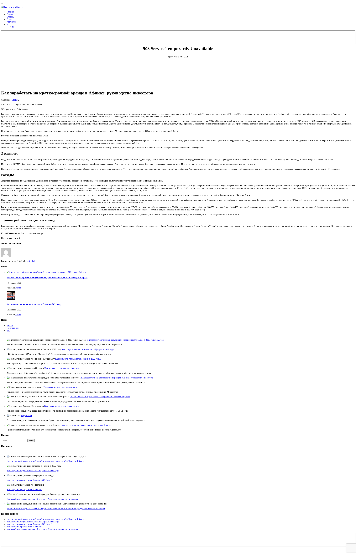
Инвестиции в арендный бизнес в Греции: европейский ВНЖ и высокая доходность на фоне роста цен (56, 508)
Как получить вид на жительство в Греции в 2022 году (34, 304)
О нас (9, 19)
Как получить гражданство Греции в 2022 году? (78, 359)
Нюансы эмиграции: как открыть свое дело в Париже (86, 425)
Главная (10, 12)
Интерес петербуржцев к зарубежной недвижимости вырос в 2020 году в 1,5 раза (47, 277)
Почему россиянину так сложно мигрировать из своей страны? (100, 396)
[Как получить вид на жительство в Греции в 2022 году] (11, 299)
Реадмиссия (26, 415)
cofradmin (31, 261)
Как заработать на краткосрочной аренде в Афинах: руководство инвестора (117, 378)
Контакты (11, 22)
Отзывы (10, 17)
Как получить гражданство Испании (61, 368)
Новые (10, 325)
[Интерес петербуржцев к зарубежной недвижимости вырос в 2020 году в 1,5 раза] (46, 272)
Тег (8, 330)
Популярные (13, 328)
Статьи (10, 14)
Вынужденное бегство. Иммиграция (61, 406)
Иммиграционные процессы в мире (61, 387)
